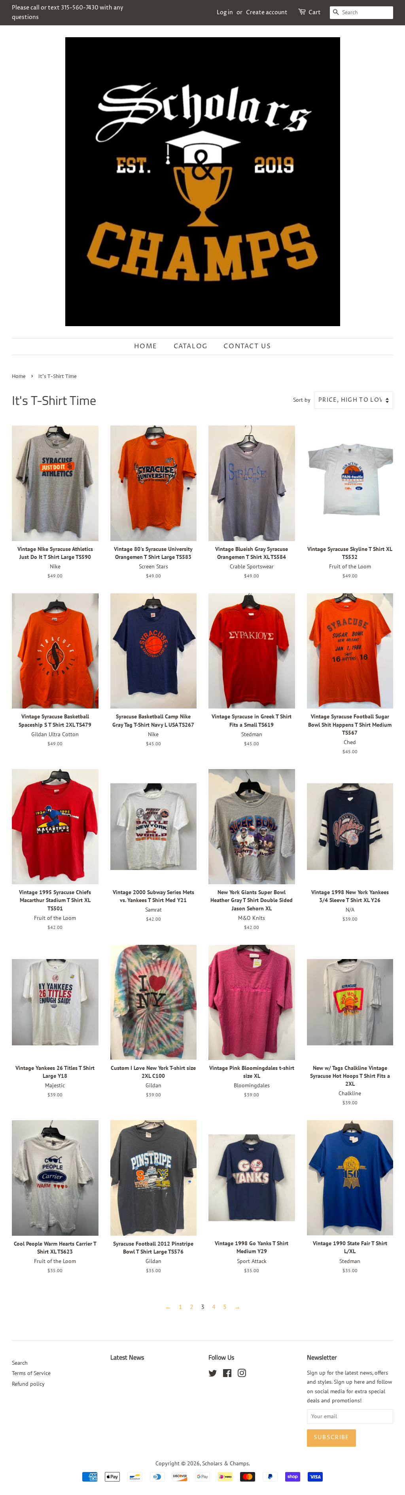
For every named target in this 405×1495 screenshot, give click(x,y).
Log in (225, 12)
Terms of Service (31, 1373)
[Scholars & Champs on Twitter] (212, 1374)
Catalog (191, 346)
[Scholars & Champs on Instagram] (241, 1374)
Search (20, 1362)
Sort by (301, 399)
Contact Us (247, 346)
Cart (314, 12)
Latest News (127, 1357)
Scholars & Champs (225, 1463)
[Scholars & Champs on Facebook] (227, 1374)
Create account (267, 12)
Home (145, 346)
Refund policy (28, 1383)
